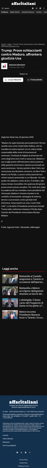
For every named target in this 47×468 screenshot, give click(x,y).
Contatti (5, 435)
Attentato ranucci (28, 12)
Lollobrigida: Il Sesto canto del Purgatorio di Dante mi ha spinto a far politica (31, 303)
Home (3, 44)
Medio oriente (15, 12)
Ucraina (39, 12)
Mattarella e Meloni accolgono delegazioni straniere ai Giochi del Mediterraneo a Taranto (31, 291)
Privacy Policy (23, 460)
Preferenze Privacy (23, 466)
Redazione (6, 442)
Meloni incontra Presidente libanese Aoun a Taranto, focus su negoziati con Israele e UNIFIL (31, 314)
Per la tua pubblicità (9, 445)
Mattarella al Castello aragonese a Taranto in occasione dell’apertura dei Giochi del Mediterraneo (31, 279)
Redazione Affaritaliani (17, 65)
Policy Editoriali (8, 439)
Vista (9, 44)
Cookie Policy (24, 463)
